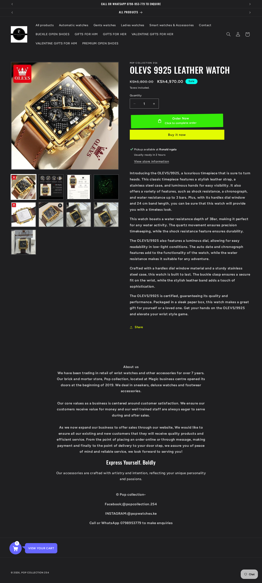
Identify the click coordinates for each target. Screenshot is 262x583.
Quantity (136, 95)
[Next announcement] (249, 4)
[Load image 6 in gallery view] (78, 214)
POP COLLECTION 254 (35, 572)
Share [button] (139, 327)
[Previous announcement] (12, 4)
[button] (228, 34)
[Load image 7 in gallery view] (106, 214)
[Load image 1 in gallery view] (23, 187)
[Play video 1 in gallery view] (51, 214)
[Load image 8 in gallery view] (23, 242)
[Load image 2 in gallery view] (51, 187)
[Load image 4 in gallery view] (106, 187)
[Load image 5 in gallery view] (23, 214)
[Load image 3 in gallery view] (78, 187)
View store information (151, 161)
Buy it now (177, 135)
